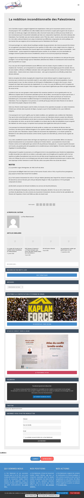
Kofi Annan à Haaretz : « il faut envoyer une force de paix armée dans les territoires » (33, 251)
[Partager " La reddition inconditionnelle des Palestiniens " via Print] (54, 204)
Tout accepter (62, 493)
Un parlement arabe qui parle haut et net (68, 249)
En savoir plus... (62, 485)
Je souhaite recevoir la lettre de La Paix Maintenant (38, 437)
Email (24, 431)
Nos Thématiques (42, 275)
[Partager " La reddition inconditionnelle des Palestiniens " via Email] (50, 204)
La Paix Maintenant (27, 217)
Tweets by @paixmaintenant (13, 408)
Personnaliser (31, 496)
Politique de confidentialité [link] (49, 496)
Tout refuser (74, 493)
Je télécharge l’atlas (42, 372)
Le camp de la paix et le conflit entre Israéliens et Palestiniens (14, 250)
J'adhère (35, 459)
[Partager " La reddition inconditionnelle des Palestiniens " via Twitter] (40, 204)
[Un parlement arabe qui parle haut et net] (69, 241)
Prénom (25, 419)
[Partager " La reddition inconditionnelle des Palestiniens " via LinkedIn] (47, 204)
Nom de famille (27, 425)
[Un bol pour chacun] (51, 241)
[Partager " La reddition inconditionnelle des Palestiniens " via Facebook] (37, 204)
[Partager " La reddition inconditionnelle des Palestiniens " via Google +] (44, 204)
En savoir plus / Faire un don (42, 324)
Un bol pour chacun (49, 248)
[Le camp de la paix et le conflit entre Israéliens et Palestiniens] (15, 241)
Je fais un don (47, 459)
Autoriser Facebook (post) (42, 397)
